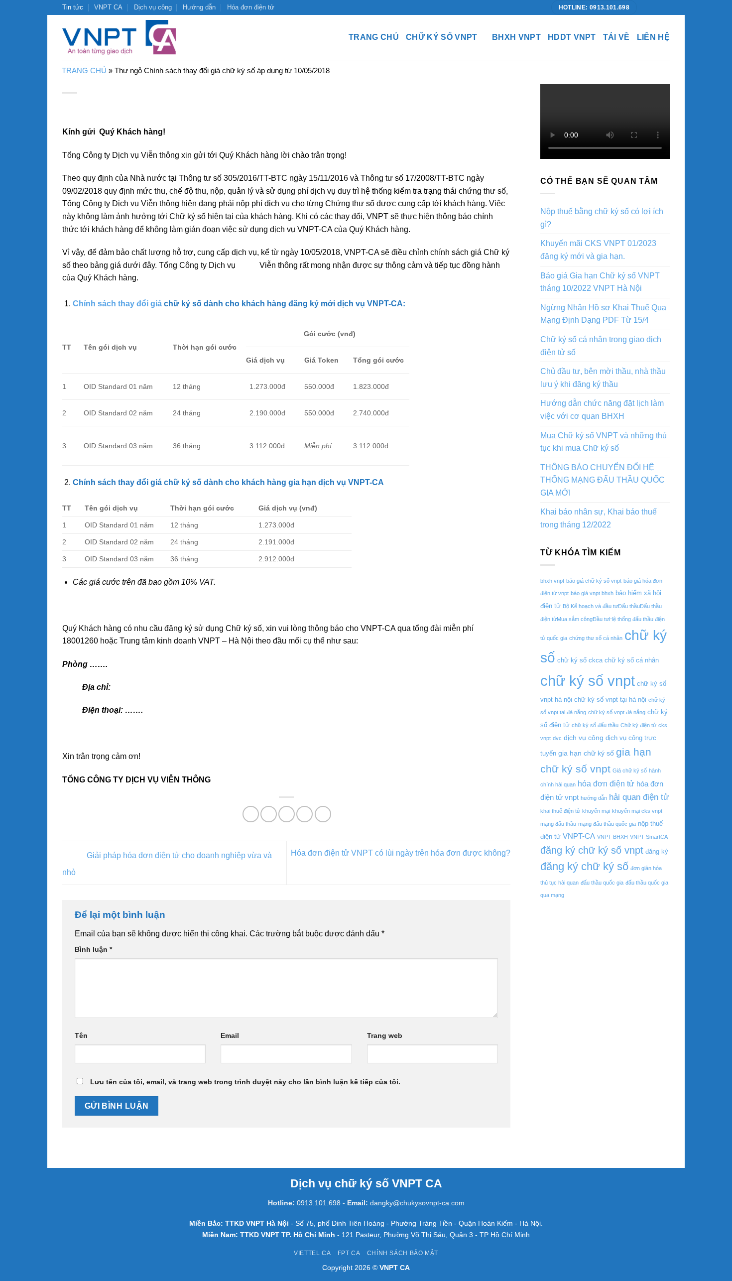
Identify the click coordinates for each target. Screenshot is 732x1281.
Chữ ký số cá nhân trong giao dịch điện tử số (600, 346)
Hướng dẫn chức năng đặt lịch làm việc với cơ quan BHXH (602, 409)
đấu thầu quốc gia (602, 883)
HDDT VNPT (572, 37)
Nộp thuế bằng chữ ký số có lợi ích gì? (601, 218)
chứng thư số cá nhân (595, 638)
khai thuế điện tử (560, 811)
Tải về (616, 37)
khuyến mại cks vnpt (637, 811)
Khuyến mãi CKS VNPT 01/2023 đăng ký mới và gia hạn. (598, 249)
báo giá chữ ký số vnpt (593, 581)
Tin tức (72, 7)
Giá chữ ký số (629, 770)
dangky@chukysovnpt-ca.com (417, 1203)
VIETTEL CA (312, 1253)
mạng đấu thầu (558, 824)
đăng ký (656, 851)
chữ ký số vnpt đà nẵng (616, 712)
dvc (557, 738)
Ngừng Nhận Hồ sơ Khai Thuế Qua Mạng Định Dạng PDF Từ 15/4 (603, 314)
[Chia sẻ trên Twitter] (268, 814)
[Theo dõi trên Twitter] (655, 7)
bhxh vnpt (552, 581)
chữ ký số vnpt (587, 680)
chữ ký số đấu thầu (595, 725)
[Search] (195, 37)
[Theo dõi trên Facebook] (646, 7)
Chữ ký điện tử (638, 725)
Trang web (384, 1035)
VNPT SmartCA (649, 837)
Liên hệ (653, 37)
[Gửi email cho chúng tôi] (665, 7)
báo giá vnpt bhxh (592, 593)
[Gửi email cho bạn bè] (286, 814)
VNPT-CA (579, 836)
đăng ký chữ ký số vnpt (591, 850)
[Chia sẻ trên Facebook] (251, 814)
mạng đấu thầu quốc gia (607, 824)
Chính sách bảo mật (402, 1253)
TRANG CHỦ (84, 70)
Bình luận (93, 949)
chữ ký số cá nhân (632, 660)
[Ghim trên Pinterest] (304, 814)
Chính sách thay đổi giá (117, 303)
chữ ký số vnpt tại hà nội (610, 699)
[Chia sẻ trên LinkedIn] (323, 814)
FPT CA (349, 1253)
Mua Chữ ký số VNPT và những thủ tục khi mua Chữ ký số (603, 442)
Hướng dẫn (199, 7)
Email (230, 1035)
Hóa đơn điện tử (250, 7)
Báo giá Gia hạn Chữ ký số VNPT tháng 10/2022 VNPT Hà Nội (600, 282)
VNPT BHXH (612, 837)
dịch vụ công (584, 738)
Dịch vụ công (153, 7)
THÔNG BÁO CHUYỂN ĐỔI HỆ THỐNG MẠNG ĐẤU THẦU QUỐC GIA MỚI (602, 480)
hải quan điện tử (639, 797)
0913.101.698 (319, 1203)
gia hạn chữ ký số (586, 753)
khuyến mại (596, 811)
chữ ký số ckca (580, 660)
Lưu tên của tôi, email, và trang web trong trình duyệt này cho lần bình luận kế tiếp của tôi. (245, 1082)
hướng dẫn (594, 798)
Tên (81, 1035)
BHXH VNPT (516, 37)
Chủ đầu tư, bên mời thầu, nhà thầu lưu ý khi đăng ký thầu (603, 377)
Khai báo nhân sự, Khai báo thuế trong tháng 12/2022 (598, 518)
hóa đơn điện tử (606, 783)
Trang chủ (374, 37)
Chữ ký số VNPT (441, 37)
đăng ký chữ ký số (584, 867)
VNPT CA (108, 7)
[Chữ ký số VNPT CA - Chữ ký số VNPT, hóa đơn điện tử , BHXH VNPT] (119, 37)
